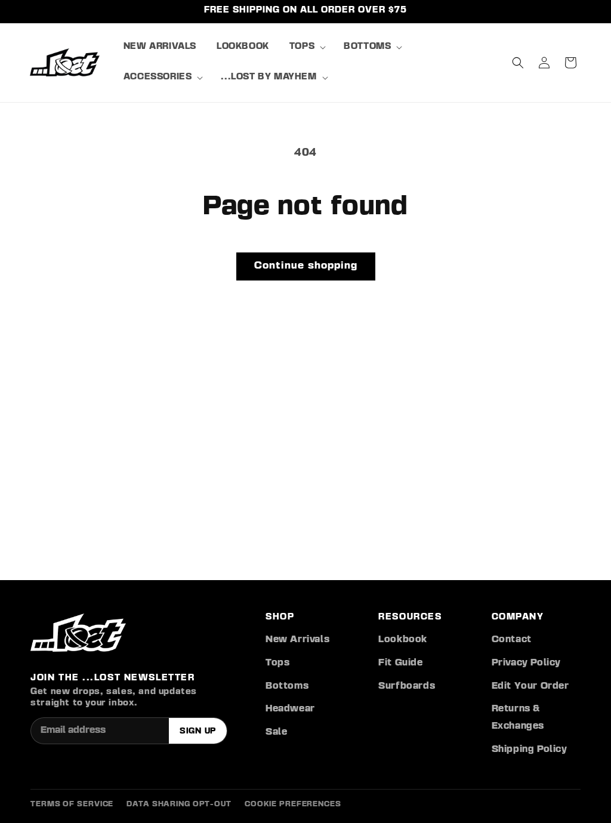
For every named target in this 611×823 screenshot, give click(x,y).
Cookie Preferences (293, 804)
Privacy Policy (526, 663)
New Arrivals (297, 640)
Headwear (290, 709)
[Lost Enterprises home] (78, 633)
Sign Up (198, 731)
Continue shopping (305, 265)
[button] (306, 47)
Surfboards (406, 686)
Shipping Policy (529, 749)
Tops (277, 663)
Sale (276, 732)
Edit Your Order (530, 686)
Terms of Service (71, 804)
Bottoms (287, 686)
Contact (512, 640)
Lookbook (402, 640)
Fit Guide (400, 663)
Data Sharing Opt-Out (179, 804)
